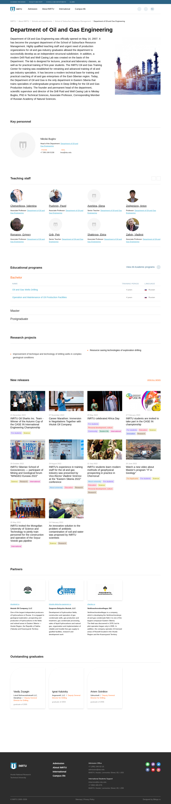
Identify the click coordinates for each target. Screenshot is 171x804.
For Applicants (132, 478)
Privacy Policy (88, 799)
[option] (27, 216)
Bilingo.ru (157, 799)
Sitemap (78, 799)
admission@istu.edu (97, 770)
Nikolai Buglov (48, 139)
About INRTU (48, 9)
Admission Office (95, 763)
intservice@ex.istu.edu (97, 782)
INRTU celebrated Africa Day (103, 418)
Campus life (80, 9)
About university (56, 487)
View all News (154, 380)
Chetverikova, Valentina (23, 205)
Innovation (131, 434)
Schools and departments (56, 2)
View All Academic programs (140, 267)
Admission (33, 9)
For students (16, 433)
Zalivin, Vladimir (134, 234)
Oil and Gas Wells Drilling (25, 289)
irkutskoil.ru (14, 604)
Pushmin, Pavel (57, 205)
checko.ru (91, 604)
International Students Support (101, 779)
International (65, 9)
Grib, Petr (54, 234)
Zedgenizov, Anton (136, 205)
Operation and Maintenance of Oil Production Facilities (39, 297)
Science (27, 433)
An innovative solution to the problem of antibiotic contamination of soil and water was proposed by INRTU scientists (66, 531)
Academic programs (17, 2)
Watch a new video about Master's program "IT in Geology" (140, 470)
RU (152, 9)
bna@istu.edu (65, 152)
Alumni (72, 2)
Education (143, 430)
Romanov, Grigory (20, 234)
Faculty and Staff (35, 2)
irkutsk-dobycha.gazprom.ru (60, 604)
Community (92, 431)
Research (141, 434)
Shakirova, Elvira (97, 234)
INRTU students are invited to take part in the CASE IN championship (142, 421)
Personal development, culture (100, 428)
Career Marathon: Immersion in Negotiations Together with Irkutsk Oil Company (65, 421)
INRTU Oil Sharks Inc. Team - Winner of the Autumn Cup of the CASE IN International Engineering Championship (27, 423)
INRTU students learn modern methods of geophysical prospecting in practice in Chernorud (104, 471)
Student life (104, 431)
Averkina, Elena (96, 205)
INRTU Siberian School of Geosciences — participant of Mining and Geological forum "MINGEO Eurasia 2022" (26, 471)
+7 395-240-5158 (47, 152)
